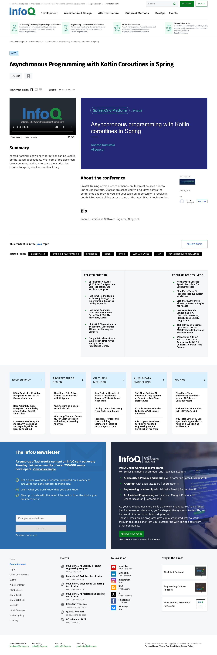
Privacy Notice (151, 646)
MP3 (27, 137)
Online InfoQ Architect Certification (84, 576)
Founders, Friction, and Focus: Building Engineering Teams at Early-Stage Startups (107, 423)
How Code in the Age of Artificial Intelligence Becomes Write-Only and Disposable (107, 397)
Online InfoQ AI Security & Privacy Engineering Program (83, 567)
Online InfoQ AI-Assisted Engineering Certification (85, 595)
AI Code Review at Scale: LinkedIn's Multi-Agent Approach (148, 411)
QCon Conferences (19, 574)
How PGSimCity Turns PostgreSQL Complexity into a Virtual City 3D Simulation (25, 410)
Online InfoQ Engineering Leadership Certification (85, 585)
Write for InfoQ (17, 585)
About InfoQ (16, 595)
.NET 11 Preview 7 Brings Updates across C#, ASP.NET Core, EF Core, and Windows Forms (190, 329)
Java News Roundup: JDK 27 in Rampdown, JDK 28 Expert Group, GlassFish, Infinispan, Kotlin (101, 300)
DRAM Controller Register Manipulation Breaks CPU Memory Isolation (26, 396)
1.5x (69, 90)
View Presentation (19, 89)
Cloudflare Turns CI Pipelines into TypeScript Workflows (190, 294)
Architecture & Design (78, 13)
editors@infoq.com (63, 646)
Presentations (35, 41)
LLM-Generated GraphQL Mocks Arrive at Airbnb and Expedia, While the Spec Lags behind (26, 425)
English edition (94, 4)
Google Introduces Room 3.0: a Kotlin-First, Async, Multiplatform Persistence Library (102, 342)
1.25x (64, 90)
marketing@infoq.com (86, 646)
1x (60, 90)
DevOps (160, 13)
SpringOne (91, 254)
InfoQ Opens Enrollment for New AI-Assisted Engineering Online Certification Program (147, 425)
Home (12, 559)
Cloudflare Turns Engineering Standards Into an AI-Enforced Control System (188, 397)
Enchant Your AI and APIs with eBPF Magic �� (188, 409)
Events (173, 13)
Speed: (52, 89)
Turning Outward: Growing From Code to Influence (108, 409)
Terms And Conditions (169, 646)
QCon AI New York (75, 612)
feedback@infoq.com (19, 646)
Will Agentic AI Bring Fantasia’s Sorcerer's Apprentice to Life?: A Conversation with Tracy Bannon (189, 342)
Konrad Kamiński (190, 201)
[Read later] (28, 76)
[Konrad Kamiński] (182, 201)
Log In (13, 569)
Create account (18, 564)
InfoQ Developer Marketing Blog (18, 613)
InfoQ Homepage (17, 41)
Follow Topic (194, 244)
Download (16, 137)
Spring (122, 254)
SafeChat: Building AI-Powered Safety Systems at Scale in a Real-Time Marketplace (148, 397)
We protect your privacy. (26, 535)
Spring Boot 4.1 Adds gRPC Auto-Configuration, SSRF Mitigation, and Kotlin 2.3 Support (102, 286)
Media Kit (14, 605)
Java (13, 53)
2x (74, 90)
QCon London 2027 (76, 619)
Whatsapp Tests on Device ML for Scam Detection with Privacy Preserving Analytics (68, 420)
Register (186, 4)
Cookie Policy (187, 646)
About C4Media (17, 600)
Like (18, 76)
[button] (41, 528)
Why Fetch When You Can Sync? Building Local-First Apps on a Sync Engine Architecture (189, 423)
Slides (34, 137)
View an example (44, 469)
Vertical (32, 90)
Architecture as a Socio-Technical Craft (66, 407)
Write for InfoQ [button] (112, 4)
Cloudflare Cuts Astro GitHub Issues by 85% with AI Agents (65, 396)
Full (41, 90)
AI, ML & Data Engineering (142, 380)
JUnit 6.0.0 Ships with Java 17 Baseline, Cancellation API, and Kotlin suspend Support (102, 328)
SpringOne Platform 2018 (66, 254)
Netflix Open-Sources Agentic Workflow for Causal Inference (188, 284)
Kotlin (108, 254)
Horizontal (36, 90)
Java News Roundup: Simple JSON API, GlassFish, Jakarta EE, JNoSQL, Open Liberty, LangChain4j (188, 315)
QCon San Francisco (76, 604)
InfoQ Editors (16, 590)
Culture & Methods (137, 13)
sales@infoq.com (39, 646)
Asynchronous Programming (184, 254)
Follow (202, 201)
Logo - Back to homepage (23, 11)
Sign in (201, 4)
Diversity (14, 620)
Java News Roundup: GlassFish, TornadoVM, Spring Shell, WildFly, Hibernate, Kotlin (100, 314)
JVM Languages (141, 254)
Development (49, 13)
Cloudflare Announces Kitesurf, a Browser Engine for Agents (190, 303)
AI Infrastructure (108, 13)
